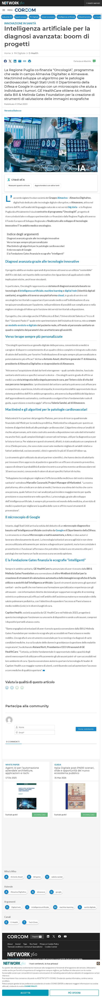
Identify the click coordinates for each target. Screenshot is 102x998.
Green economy (48, 17)
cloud (61, 295)
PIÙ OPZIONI (74, 993)
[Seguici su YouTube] (65, 937)
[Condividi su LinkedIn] (15, 61)
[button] (7, 10)
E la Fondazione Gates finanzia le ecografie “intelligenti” (35, 253)
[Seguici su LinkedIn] (48, 937)
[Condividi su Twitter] (10, 61)
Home (7, 53)
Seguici (35, 936)
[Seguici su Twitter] (53, 937)
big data (72, 207)
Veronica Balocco (12, 110)
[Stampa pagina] (29, 61)
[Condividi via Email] (20, 61)
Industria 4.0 (7, 17)
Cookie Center (51, 947)
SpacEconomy (21, 17)
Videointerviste (84, 17)
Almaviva (62, 197)
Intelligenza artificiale (66, 17)
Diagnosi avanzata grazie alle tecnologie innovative (33, 238)
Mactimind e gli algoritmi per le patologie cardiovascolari (36, 246)
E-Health (33, 53)
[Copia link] (25, 61)
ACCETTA (25, 993)
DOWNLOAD (40, 815)
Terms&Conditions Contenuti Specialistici (24, 947)
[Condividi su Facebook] (5, 61)
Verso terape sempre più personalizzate (27, 242)
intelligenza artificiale (31, 290)
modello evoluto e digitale (22, 325)
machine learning (53, 290)
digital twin (71, 290)
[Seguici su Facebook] (59, 937)
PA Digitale (34, 17)
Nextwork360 (13, 959)
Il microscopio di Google (19, 249)
